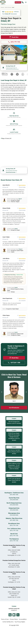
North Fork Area (8, 7)
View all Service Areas (10, 172)
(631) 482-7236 (14, 494)
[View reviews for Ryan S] (4, 200)
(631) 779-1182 (15, 42)
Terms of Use (4, 619)
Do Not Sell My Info (8, 622)
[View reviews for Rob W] (4, 229)
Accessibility (22, 619)
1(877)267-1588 (15, 362)
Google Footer (10, 614)
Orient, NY (6, 187)
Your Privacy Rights (20, 622)
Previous (1, 392)
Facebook (14, 614)
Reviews (2, 7)
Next (26, 392)
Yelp (17, 614)
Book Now (15, 37)
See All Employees (14, 407)
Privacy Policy (13, 619)
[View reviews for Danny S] (4, 250)
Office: (14, 550)
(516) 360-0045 (14, 499)
